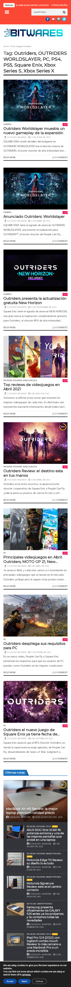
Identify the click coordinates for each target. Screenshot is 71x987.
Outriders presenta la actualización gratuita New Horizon (35, 300)
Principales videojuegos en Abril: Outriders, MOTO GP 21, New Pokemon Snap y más (33, 559)
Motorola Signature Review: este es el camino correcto (44, 887)
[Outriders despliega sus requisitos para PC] (35, 616)
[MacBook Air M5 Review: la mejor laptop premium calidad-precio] (35, 801)
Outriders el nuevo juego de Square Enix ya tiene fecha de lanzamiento (30, 732)
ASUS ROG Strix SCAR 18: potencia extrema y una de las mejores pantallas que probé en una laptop (45, 835)
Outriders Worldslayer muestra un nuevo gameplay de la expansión (34, 130)
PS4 (56, 59)
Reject (24, 981)
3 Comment (61, 500)
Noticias (31, 904)
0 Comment (61, 157)
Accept (10, 981)
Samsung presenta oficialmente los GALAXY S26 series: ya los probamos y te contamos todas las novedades (45, 914)
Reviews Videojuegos (25, 380)
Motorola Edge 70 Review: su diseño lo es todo (45, 861)
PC (46, 59)
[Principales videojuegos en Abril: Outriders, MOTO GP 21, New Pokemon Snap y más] (35, 529)
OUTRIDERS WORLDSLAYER (35, 56)
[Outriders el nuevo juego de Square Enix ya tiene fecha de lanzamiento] (35, 702)
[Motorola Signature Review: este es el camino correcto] (15, 882)
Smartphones (44, 904)
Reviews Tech (43, 826)
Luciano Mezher (17, 137)
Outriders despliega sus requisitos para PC (34, 645)
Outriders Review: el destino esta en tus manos (33, 473)
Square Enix (28, 65)
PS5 (7, 65)
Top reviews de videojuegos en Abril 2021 (31, 386)
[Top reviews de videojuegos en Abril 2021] (35, 357)
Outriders (25, 53)
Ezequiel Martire (20, 817)
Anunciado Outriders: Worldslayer (34, 216)
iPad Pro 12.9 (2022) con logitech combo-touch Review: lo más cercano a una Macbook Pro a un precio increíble (44, 944)
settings (26, 974)
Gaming (7, 124)
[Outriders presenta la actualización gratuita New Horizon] (35, 270)
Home (6, 46)
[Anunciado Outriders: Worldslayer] (35, 188)
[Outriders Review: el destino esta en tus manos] (35, 443)
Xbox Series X (39, 71)
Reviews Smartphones (48, 854)
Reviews (7, 380)
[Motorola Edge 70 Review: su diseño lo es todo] (15, 859)
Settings (39, 981)
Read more (9, 157)
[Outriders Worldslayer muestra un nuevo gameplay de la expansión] (35, 100)
